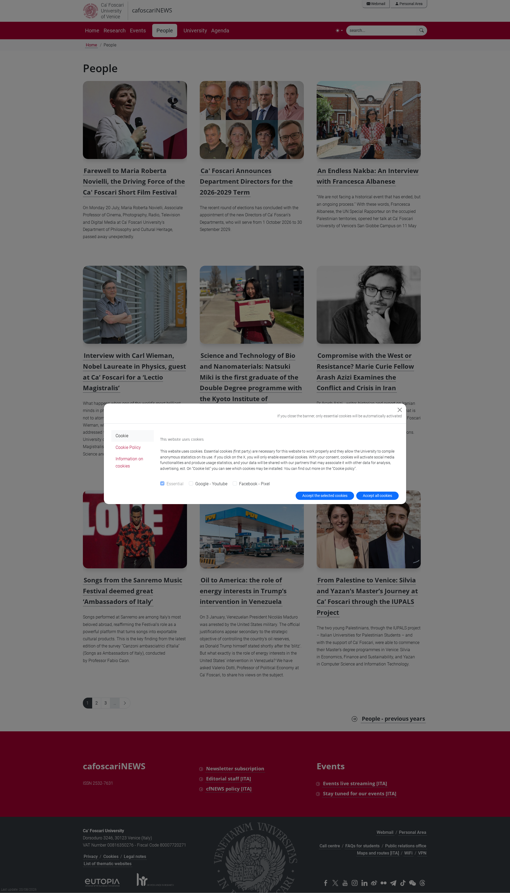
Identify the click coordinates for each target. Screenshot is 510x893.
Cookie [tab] (122, 435)
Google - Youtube (211, 483)
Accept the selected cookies (324, 495)
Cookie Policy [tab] (128, 447)
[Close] (400, 410)
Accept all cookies (377, 495)
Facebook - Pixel (254, 483)
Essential (175, 483)
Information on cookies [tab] (129, 462)
